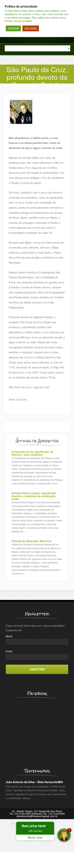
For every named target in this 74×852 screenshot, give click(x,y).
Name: (9, 636)
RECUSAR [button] (31, 28)
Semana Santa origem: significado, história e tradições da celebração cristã (34, 496)
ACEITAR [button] (13, 28)
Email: (9, 651)
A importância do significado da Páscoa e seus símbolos (32, 453)
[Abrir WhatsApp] (9, 842)
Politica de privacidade (18, 21)
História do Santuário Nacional (31, 541)
